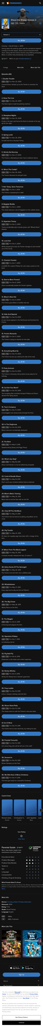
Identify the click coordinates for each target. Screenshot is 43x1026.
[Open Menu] (3, 3)
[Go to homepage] (14, 3)
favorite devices (24, 59)
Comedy (10, 902)
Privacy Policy (34, 994)
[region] (21, 1006)
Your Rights (26, 998)
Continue (21, 1022)
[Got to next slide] (41, 810)
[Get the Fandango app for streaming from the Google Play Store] (27, 968)
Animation (28, 902)
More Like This (35, 67)
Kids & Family (18, 902)
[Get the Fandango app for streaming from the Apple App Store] (15, 968)
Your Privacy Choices (21, 1017)
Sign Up (21, 975)
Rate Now (21, 839)
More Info (20, 67)
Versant (17, 992)
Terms (4, 994)
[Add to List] (40, 23)
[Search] (40, 3)
